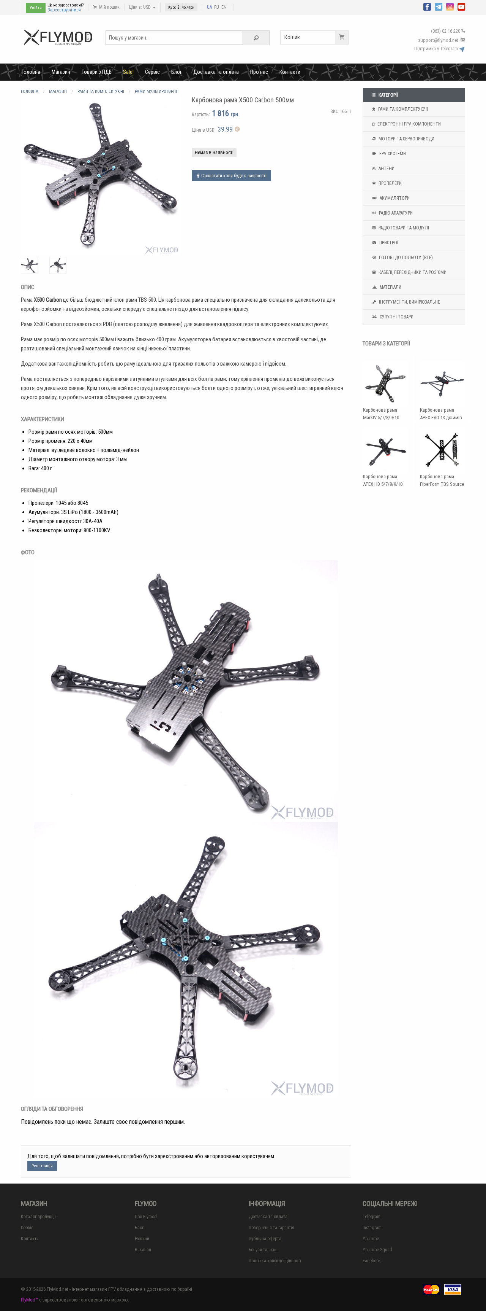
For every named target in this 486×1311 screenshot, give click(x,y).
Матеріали (390, 287)
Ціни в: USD (140, 7)
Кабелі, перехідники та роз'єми (412, 272)
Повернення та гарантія (271, 1227)
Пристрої (388, 242)
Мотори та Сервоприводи (405, 139)
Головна (31, 72)
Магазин (61, 72)
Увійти (36, 7)
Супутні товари (396, 317)
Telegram (371, 1216)
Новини (142, 1238)
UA (209, 7)
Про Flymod (146, 1216)
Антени (385, 168)
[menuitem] (31, 72)
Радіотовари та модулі (403, 228)
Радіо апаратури (395, 213)
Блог (176, 72)
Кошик (292, 37)
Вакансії (143, 1249)
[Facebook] (427, 6)
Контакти (289, 72)
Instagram (372, 1227)
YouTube (371, 1238)
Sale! (128, 72)
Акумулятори (394, 198)
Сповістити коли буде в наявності (233, 175)
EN (224, 7)
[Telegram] (438, 6)
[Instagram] (450, 6)
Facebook (372, 1260)
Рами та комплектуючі (402, 109)
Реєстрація (42, 1165)
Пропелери (389, 183)
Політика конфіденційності (275, 1260)
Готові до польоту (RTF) (405, 257)
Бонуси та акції (263, 1249)
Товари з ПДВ (97, 72)
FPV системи (392, 153)
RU (216, 7)
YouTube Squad (377, 1249)
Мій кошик (109, 7)
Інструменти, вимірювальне (409, 302)
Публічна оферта (265, 1238)
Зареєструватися (64, 10)
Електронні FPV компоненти (408, 124)
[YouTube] (461, 6)
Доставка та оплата (216, 72)
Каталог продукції (38, 1216)
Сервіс (152, 72)
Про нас (259, 72)
